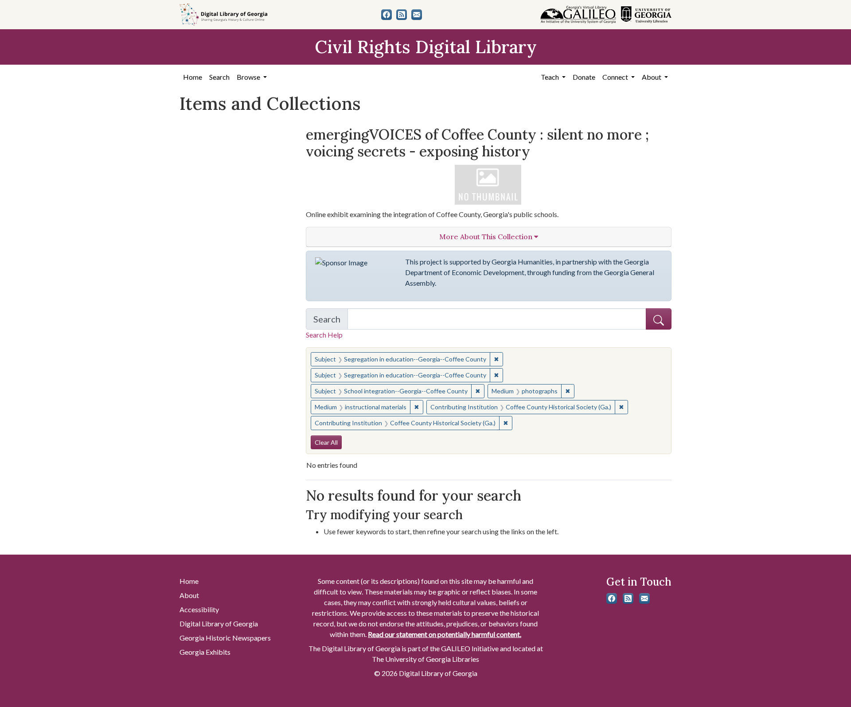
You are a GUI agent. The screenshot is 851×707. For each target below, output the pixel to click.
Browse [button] (249, 77)
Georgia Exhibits (205, 652)
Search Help (324, 334)
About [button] (652, 77)
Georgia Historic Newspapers (225, 637)
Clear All (326, 442)
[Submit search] (658, 319)
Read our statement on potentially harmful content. (444, 634)
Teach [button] (550, 77)
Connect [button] (615, 77)
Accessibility (199, 609)
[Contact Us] (416, 14)
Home (192, 77)
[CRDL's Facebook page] (386, 14)
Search (219, 77)
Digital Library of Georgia (219, 623)
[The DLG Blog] (401, 14)
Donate (584, 77)
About (189, 595)
